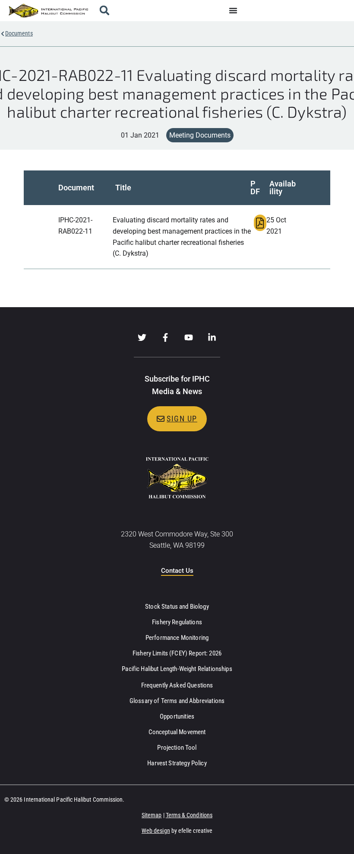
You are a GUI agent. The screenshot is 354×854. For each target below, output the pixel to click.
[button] (104, 10)
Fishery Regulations (177, 622)
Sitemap (152, 815)
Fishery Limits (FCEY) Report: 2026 (177, 653)
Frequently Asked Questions (177, 685)
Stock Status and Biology (177, 606)
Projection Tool (176, 747)
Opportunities (177, 716)
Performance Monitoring (177, 638)
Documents (19, 33)
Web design (156, 830)
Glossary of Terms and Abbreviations (177, 701)
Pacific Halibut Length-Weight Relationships (177, 669)
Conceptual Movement (177, 732)
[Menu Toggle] (233, 10)
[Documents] (2, 33)
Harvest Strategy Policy (176, 763)
